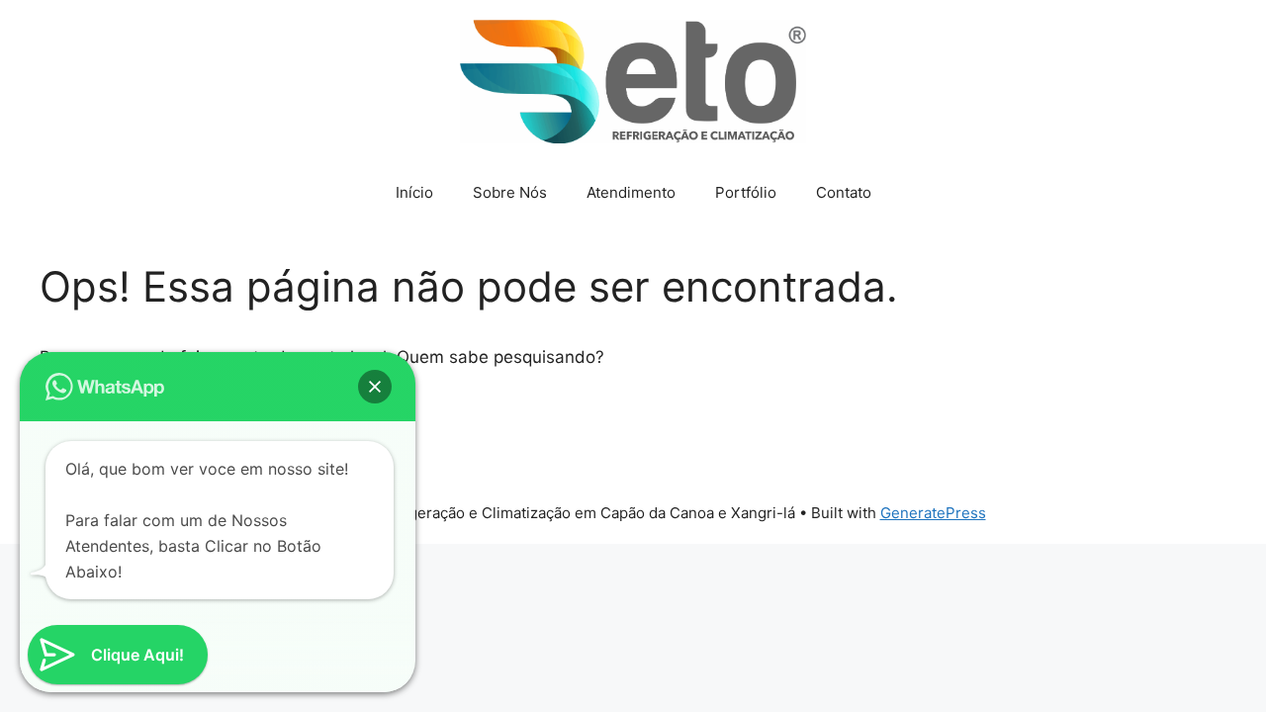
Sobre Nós (510, 192)
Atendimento (631, 192)
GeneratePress (933, 512)
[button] (375, 386)
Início (414, 192)
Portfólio (745, 192)
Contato (843, 192)
